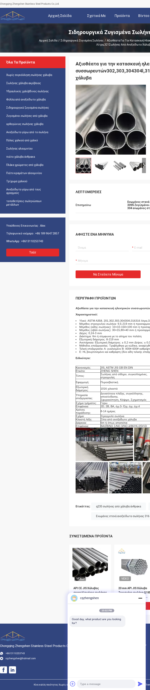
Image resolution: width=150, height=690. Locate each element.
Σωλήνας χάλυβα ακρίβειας (23, 83)
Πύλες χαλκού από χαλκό (22, 140)
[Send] (140, 683)
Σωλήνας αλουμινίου (19, 148)
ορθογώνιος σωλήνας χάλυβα (24, 124)
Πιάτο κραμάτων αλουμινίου (24, 173)
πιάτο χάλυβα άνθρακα (20, 156)
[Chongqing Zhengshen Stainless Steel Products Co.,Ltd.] (12, 15)
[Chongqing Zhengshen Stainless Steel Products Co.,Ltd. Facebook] (3, 669)
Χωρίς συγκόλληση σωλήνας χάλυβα (29, 75)
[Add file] (72, 683)
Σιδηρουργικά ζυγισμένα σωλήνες (82, 40)
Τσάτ (32, 252)
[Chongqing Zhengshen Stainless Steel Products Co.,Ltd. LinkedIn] (12, 669)
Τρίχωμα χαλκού (16, 181)
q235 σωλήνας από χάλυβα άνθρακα (118, 506)
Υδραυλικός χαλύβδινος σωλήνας (27, 91)
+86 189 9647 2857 (47, 233)
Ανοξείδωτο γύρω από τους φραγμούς (23, 191)
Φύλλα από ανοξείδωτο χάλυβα (26, 99)
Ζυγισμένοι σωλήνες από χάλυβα (26, 115)
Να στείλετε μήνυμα (108, 274)
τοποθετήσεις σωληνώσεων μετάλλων (24, 203)
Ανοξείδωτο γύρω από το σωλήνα (27, 132)
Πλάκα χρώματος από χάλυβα (24, 164)
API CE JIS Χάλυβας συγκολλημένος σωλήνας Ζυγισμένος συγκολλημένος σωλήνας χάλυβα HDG (90, 593)
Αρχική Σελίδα (48, 40)
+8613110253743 (32, 241)
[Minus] (140, 598)
